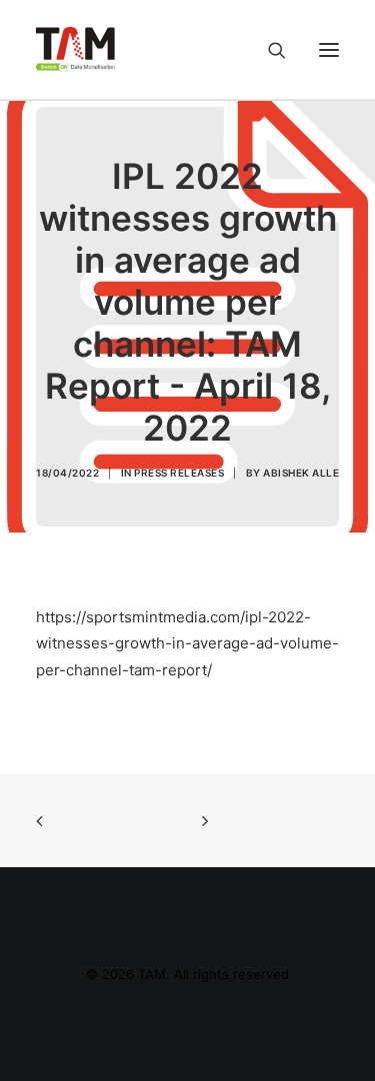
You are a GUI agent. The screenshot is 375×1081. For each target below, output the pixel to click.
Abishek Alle (301, 473)
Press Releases (179, 473)
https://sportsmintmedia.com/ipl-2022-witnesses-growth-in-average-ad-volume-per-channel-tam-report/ (187, 643)
